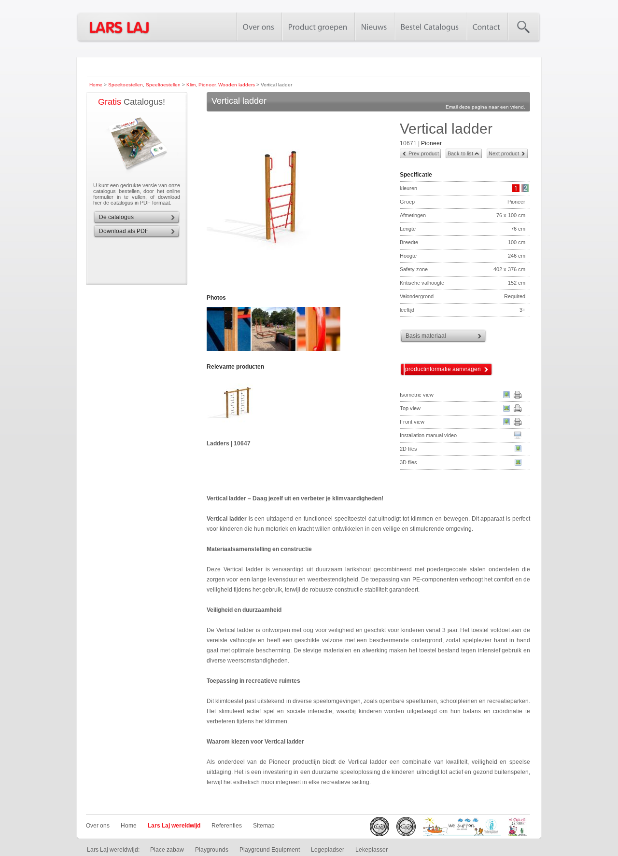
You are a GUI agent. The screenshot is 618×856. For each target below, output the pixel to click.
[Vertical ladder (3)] (274, 349)
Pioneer (206, 84)
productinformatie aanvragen (443, 369)
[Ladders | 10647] (254, 407)
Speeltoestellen (125, 84)
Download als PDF (123, 231)
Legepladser (327, 849)
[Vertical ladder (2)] (229, 349)
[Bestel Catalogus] (430, 27)
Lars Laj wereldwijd (174, 825)
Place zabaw (167, 849)
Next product (504, 153)
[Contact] (486, 27)
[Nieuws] (374, 27)
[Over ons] (258, 27)
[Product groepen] (317, 27)
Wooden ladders (236, 84)
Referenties (226, 825)
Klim (191, 84)
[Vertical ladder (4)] (318, 349)
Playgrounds (211, 849)
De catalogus (116, 217)
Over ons (98, 825)
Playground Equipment (269, 849)
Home (95, 84)
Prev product (423, 153)
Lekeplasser (371, 849)
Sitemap (264, 825)
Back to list (460, 153)
